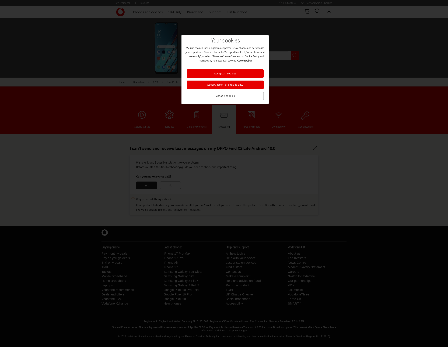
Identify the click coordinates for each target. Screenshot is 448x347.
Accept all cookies (225, 73)
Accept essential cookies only (225, 84)
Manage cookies (225, 95)
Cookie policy (244, 60)
